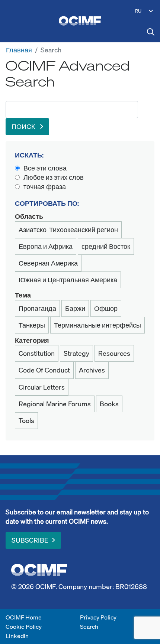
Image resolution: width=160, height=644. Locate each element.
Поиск (24, 126)
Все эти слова (45, 168)
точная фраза (44, 186)
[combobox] (72, 109)
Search (89, 626)
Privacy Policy (98, 617)
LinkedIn (17, 636)
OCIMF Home (24, 617)
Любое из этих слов (53, 177)
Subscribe (30, 540)
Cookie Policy (24, 626)
